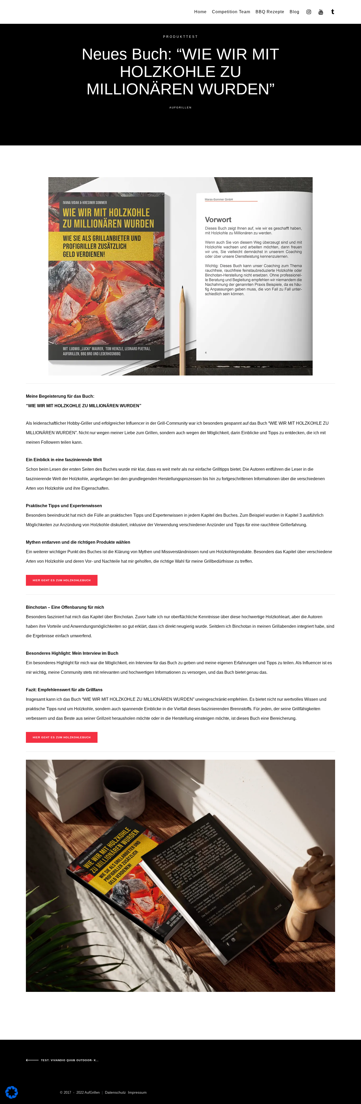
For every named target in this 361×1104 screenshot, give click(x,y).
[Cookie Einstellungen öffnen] (11, 1097)
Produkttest (180, 37)
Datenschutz (115, 1092)
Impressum (137, 1092)
